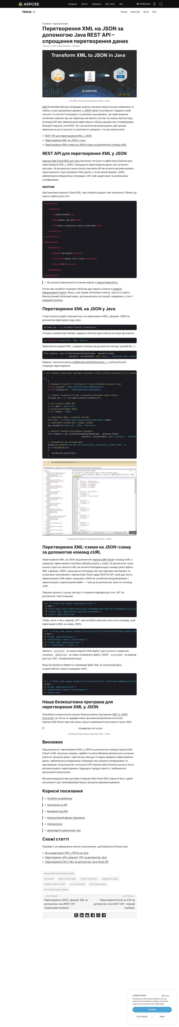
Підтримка (96, 4)
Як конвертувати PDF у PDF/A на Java (66, 853)
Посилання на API (57, 804)
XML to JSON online (67, 879)
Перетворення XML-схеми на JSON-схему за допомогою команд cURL (85, 144)
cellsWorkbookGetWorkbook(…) (89, 362)
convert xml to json (89, 879)
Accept (152, 1010)
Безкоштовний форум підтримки (66, 817)
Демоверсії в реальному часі (64, 830)
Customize (142, 1017)
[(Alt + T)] (34, 12)
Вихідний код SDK (57, 811)
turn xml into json (77, 884)
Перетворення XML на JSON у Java (65, 140)
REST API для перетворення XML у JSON (68, 135)
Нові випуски (54, 824)
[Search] (161, 4)
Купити (85, 4)
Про (121, 4)
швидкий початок (52, 300)
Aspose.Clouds (60, 23)
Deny (162, 1017)
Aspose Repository (107, 282)
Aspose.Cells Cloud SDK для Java (61, 160)
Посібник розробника (59, 798)
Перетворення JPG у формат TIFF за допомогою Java (76, 857)
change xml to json (110, 879)
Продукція (72, 4)
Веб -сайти (110, 4)
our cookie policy (158, 1004)
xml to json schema (98, 884)
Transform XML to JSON (54, 884)
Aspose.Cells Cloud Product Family (59, 873)
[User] (154, 4)
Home (26, 12)
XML (44, 106)
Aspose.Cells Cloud (103, 559)
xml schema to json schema (56, 889)
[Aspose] (29, 4)
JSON (87, 110)
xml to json (48, 879)
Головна (46, 23)
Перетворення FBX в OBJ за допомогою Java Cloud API (76, 861)
